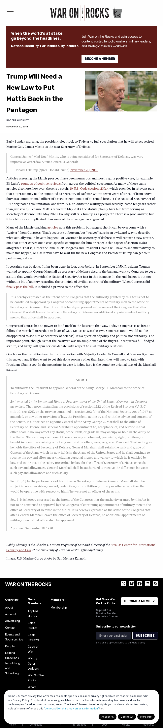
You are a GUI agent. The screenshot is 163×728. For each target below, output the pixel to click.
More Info (146, 716)
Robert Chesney (17, 120)
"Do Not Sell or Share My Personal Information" (71, 708)
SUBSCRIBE (145, 635)
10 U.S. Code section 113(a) (88, 188)
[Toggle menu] (10, 13)
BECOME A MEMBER (100, 59)
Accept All (108, 716)
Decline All (127, 716)
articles (52, 227)
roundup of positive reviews (41, 183)
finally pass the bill (19, 287)
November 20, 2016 (84, 170)
